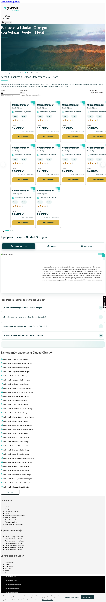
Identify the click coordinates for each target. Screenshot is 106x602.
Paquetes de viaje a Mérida (13, 539)
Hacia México (20, 73)
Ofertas (7, 16)
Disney (7, 573)
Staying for (93, 90)
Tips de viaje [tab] (87, 246)
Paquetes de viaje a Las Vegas (14, 545)
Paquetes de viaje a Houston (14, 547)
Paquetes (10, 73)
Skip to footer (15, 2)
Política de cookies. (47, 600)
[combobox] (10, 95)
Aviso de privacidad (11, 518)
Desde (3, 90)
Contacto (8, 513)
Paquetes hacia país (10, 576)
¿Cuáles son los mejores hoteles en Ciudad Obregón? (52, 326)
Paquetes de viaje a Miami (13, 549)
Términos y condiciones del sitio (15, 515)
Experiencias (9, 566)
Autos (7, 571)
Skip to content (6, 2)
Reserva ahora (23, 137)
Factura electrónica (11, 522)
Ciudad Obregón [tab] (18, 246)
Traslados (8, 568)
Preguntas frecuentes (12, 511)
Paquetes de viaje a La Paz (13, 543)
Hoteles (7, 18)
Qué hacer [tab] (53, 246)
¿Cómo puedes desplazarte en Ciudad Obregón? (52, 307)
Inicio (2, 73)
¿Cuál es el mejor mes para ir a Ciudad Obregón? (52, 335)
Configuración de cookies (71, 597)
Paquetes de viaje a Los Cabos (14, 541)
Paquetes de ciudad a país (12, 588)
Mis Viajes (8, 507)
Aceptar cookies (87, 597)
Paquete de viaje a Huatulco (14, 536)
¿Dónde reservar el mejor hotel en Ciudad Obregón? (52, 317)
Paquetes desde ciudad (11, 592)
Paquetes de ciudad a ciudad (13, 584)
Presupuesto (24, 90)
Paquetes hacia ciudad (11, 580)
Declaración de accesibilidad (14, 524)
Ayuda (7, 509)
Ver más (10, 492)
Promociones (9, 562)
